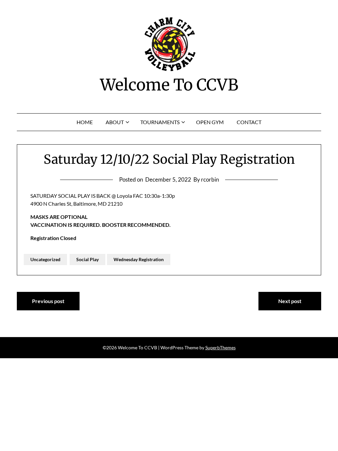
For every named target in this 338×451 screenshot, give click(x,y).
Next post (289, 301)
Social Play (87, 259)
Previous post (48, 301)
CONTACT (249, 122)
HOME (85, 122)
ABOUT (115, 122)
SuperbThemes (220, 347)
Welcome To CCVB (169, 85)
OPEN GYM (210, 122)
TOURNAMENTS (160, 122)
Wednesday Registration (139, 259)
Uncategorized (45, 259)
